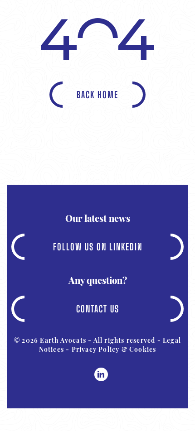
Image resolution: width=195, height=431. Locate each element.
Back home (97, 94)
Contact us (97, 308)
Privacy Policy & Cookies (114, 349)
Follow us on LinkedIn (97, 246)
